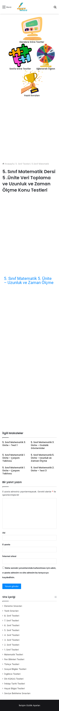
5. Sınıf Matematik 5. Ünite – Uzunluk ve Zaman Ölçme (28, 280)
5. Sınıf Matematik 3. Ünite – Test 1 (14, 444)
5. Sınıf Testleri (23, 163)
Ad (3, 532)
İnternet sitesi (9, 556)
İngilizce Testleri (12, 674)
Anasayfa (9, 163)
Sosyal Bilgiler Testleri (15, 669)
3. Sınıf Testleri (11, 640)
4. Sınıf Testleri (11, 635)
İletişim (22, 705)
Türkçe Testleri (11, 664)
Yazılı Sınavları (11, 611)
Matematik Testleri (13, 654)
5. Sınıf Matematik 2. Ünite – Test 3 (42, 469)
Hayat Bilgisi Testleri (14, 688)
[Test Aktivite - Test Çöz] (22, 7)
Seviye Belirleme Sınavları (17, 693)
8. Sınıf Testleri (11, 615)
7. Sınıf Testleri (11, 620)
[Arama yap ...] (55, 8)
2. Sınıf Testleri (11, 645)
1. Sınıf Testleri (11, 649)
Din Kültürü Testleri (13, 679)
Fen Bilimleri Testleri (14, 659)
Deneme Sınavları (13, 606)
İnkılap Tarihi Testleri (14, 683)
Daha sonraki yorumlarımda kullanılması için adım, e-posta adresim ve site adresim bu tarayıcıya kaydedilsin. (29, 573)
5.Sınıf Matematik (40, 163)
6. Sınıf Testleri (11, 625)
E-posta (6, 544)
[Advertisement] (29, 131)
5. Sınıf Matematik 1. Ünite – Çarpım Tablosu (13, 457)
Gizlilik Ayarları (33, 705)
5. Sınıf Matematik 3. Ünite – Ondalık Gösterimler (42, 445)
